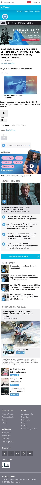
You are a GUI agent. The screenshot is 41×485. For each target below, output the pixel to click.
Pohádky (6, 162)
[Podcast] (2, 120)
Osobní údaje (13, 479)
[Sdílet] (5, 120)
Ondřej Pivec (11, 130)
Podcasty (5, 439)
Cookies (4, 479)
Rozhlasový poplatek (29, 429)
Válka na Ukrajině (8, 414)
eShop (4, 423)
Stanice (4, 420)
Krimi (18, 158)
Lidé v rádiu (25, 420)
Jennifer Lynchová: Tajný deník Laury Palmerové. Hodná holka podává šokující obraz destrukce (21, 226)
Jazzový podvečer (8, 63)
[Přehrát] (4, 113)
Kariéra (23, 423)
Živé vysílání (7, 166)
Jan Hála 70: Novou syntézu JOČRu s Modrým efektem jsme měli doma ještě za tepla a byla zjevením (25, 287)
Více (30, 23)
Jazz (3, 23)
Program (19, 11)
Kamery (37, 11)
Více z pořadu (8, 263)
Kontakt (24, 426)
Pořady (21, 23)
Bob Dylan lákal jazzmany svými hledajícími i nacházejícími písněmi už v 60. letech (24, 297)
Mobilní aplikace (8, 442)
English (33, 479)
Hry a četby (7, 158)
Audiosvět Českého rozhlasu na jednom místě (16, 176)
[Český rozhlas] (7, 2)
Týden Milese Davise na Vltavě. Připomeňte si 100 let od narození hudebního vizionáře (24, 277)
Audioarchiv (28, 11)
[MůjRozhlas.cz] (4, 73)
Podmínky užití (25, 479)
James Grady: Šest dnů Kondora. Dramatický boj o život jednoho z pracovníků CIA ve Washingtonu (16, 209)
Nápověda (25, 417)
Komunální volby (8, 417)
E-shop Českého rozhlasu (14, 307)
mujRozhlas (5, 152)
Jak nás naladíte (27, 414)
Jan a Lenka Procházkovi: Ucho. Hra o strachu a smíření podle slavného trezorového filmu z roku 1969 (21, 236)
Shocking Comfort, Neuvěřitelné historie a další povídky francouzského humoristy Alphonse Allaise (22, 246)
